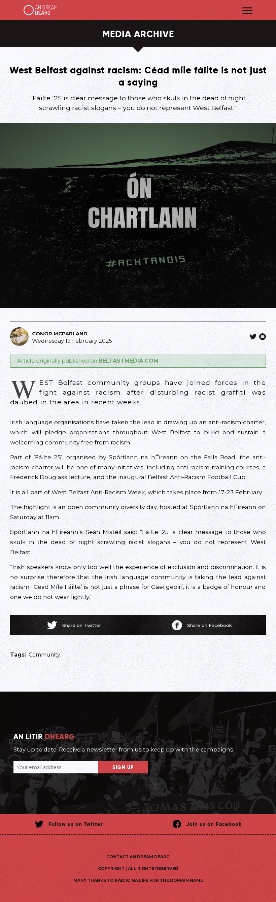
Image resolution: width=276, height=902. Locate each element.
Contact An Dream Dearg (138, 856)
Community (44, 655)
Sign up (123, 767)
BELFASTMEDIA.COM (129, 361)
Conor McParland (60, 334)
